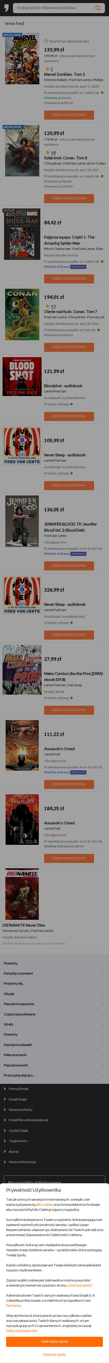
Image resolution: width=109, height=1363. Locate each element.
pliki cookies (44, 1205)
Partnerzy (13, 1305)
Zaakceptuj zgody (54, 1341)
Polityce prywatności (21, 1331)
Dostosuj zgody (79, 1285)
